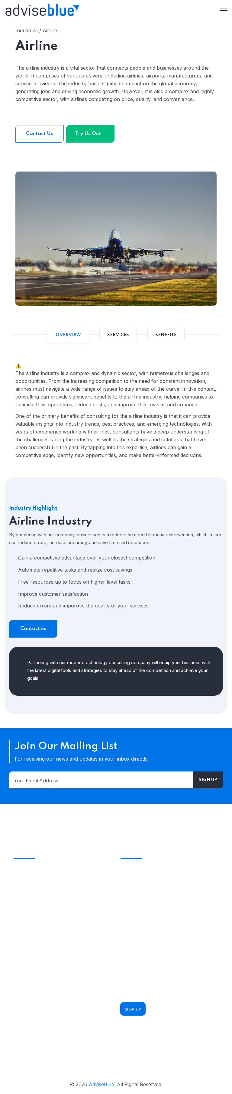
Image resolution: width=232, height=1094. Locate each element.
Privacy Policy (30, 998)
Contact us (33, 628)
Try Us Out (88, 133)
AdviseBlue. (102, 1084)
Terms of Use (29, 1010)
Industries (25, 986)
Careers (23, 1047)
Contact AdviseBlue (143, 917)
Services (23, 974)
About (21, 1023)
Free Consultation (58, 931)
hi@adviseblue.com (142, 908)
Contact (22, 1035)
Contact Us (39, 133)
